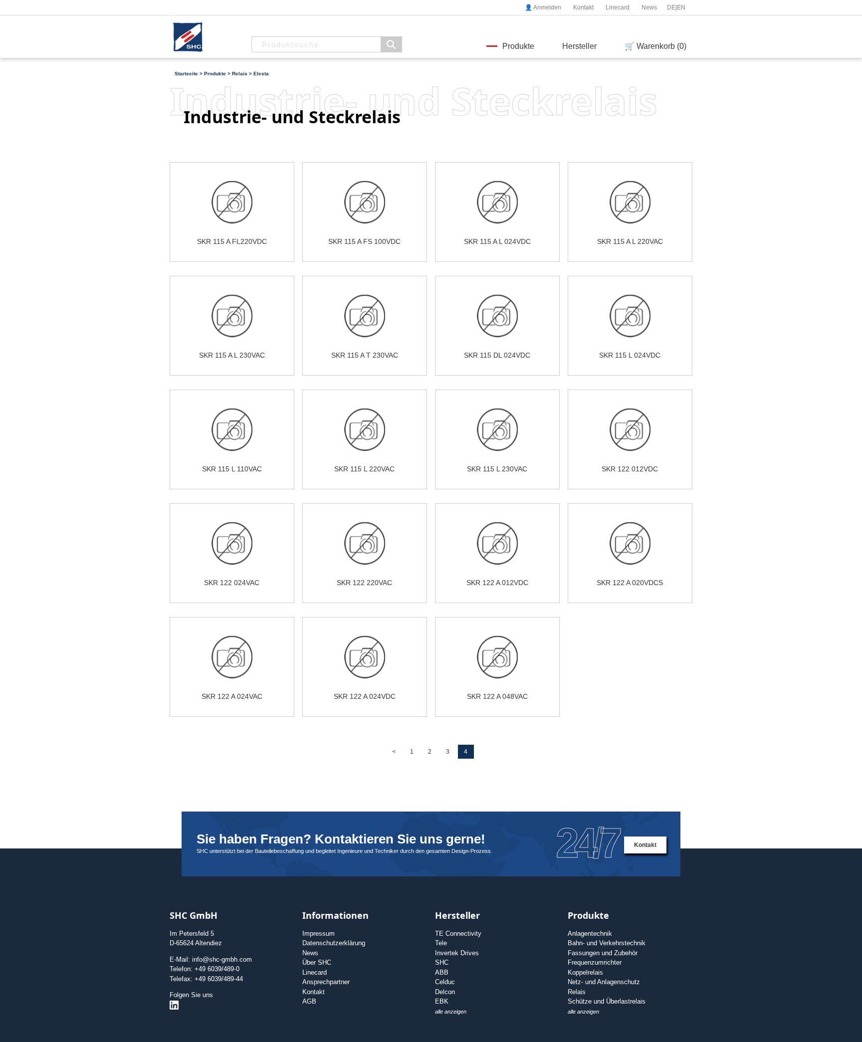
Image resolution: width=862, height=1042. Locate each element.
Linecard (618, 7)
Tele (441, 943)
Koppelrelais (585, 972)
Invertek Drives (457, 953)
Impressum (318, 933)
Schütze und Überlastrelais (607, 1001)
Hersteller (579, 46)
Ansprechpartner (326, 982)
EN (681, 7)
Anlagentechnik (590, 933)
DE (671, 7)
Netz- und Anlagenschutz (604, 982)
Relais (577, 992)
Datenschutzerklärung (333, 943)
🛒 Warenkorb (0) (655, 46)
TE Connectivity (458, 933)
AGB (309, 1001)
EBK (441, 1001)
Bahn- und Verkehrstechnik (607, 943)
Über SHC (316, 962)
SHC (441, 962)
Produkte (518, 46)
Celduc (445, 982)
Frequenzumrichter (595, 962)
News (649, 7)
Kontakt (583, 7)
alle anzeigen (450, 1012)
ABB (441, 972)
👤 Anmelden (543, 7)
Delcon (445, 992)
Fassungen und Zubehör (603, 953)
